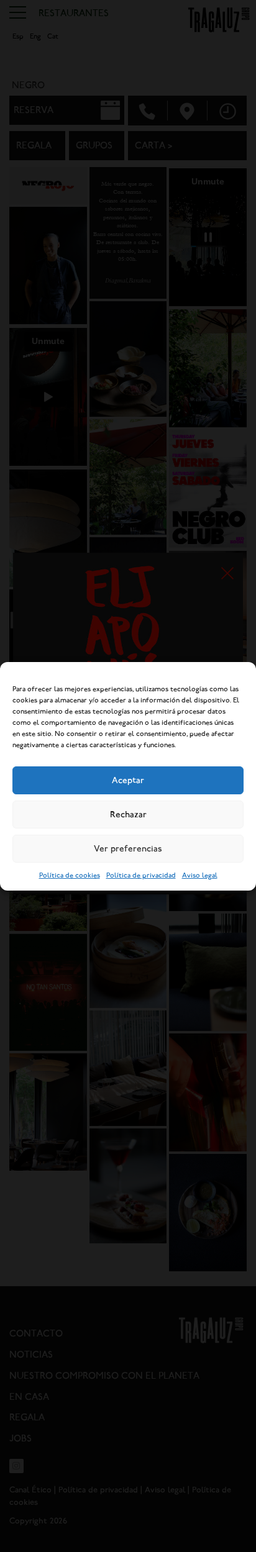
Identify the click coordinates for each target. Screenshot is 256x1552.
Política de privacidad (141, 875)
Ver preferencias (128, 848)
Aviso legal (199, 875)
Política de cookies (69, 875)
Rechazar (128, 814)
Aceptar (128, 780)
